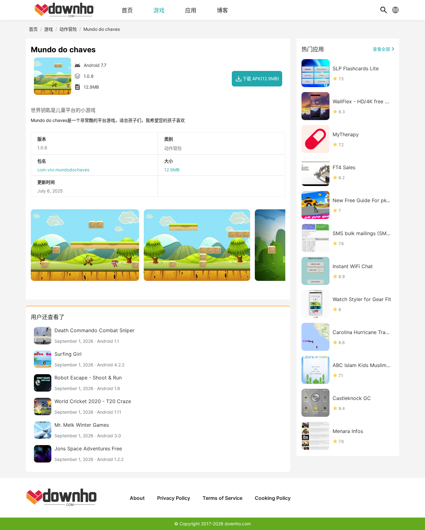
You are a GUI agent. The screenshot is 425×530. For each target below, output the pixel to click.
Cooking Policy (273, 498)
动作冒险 (68, 29)
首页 (33, 29)
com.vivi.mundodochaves (63, 169)
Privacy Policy (173, 498)
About (137, 498)
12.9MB (172, 169)
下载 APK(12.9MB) (260, 78)
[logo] (65, 10)
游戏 (48, 29)
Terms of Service (222, 498)
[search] (383, 10)
